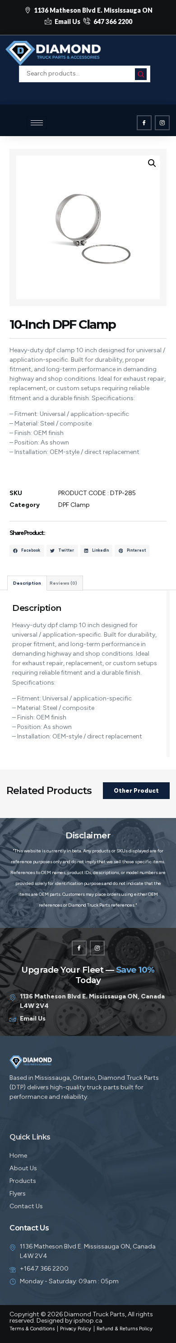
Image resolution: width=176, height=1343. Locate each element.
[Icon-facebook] (144, 122)
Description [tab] (27, 583)
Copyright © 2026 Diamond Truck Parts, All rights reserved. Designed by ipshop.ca (81, 1317)
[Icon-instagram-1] (162, 122)
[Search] (141, 74)
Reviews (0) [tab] (63, 583)
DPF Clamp (74, 505)
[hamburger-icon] (37, 122)
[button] (84, 86)
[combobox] (84, 74)
